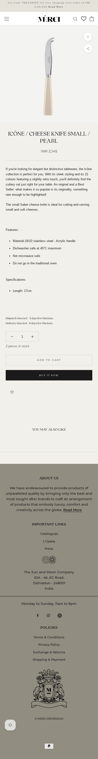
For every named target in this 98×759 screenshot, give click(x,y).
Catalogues (49, 534)
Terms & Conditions (49, 637)
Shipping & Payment (49, 659)
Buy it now (49, 375)
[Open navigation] (6, 18)
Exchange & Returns (49, 652)
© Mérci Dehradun (49, 718)
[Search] (75, 19)
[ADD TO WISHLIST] (12, 392)
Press (49, 548)
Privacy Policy (49, 644)
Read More (56, 6)
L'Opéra (49, 541)
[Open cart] (92, 18)
